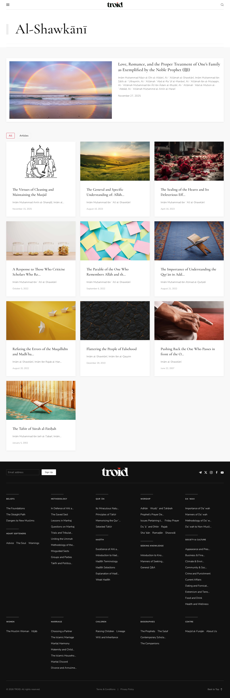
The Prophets (148, 631)
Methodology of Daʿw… (198, 520)
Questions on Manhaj (62, 526)
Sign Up (49, 472)
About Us (211, 631)
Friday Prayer (172, 520)
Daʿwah (190, 499)
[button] (7, 4)
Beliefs (10, 499)
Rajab (164, 526)
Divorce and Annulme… (64, 668)
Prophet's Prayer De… (152, 514)
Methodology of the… (62, 545)
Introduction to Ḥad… (107, 555)
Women (10, 621)
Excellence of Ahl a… (107, 549)
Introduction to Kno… (152, 555)
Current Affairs (193, 579)
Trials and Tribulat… (62, 533)
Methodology (59, 499)
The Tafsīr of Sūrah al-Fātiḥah (34, 428)
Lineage (120, 631)
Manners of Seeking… (152, 561)
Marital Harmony (60, 643)
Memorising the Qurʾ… (108, 520)
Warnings (33, 543)
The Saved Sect (59, 514)
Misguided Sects (60, 551)
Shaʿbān (145, 533)
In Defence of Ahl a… (62, 508)
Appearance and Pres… (197, 549)
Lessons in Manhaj (61, 520)
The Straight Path (15, 514)
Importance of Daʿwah (197, 508)
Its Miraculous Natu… (107, 508)
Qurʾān (100, 499)
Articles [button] (24, 135)
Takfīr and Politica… (61, 563)
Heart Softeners (16, 533)
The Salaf (163, 631)
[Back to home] (115, 4)
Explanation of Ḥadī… (107, 573)
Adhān (144, 508)
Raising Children (105, 631)
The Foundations (15, 508)
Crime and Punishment (197, 573)
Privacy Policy (127, 689)
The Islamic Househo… (63, 655)
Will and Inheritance (107, 637)
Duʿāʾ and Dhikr (150, 526)
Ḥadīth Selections (105, 567)
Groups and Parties (61, 557)
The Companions (150, 643)
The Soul (21, 543)
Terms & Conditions (105, 689)
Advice (10, 543)
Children (101, 621)
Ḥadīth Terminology (107, 561)
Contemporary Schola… (153, 637)
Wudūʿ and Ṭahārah (161, 508)
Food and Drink (193, 598)
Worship (146, 499)
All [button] (10, 135)
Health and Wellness (197, 604)
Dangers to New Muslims (20, 520)
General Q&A (148, 567)
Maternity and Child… (62, 649)
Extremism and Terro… (197, 592)
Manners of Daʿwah (196, 514)
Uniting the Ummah (62, 539)
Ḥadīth (100, 539)
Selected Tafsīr (104, 526)
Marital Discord (59, 661)
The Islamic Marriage (62, 637)
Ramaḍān (157, 533)
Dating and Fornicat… (196, 586)
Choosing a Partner (61, 631)
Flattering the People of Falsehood (112, 349)
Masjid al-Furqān (194, 631)
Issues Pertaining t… (151, 520)
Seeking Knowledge (152, 546)
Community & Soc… (196, 567)
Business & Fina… (195, 555)
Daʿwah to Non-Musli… (198, 526)
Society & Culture (195, 539)
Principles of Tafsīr (106, 514)
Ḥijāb (34, 631)
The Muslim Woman (17, 631)
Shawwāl (170, 533)
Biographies (148, 621)
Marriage (56, 621)
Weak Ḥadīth (103, 579)
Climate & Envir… (194, 561)
